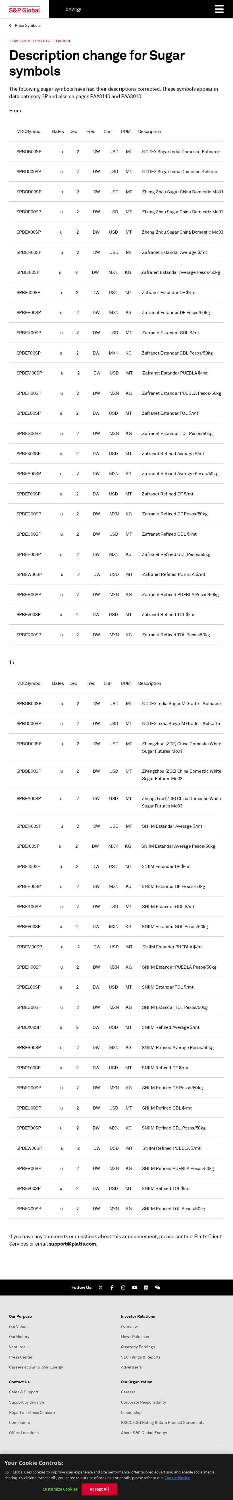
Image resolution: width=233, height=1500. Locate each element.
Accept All (99, 1489)
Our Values (18, 1326)
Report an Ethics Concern (32, 1412)
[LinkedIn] (146, 1287)
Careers (128, 1392)
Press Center (20, 1357)
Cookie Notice (177, 1477)
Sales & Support (23, 1392)
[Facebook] (111, 1287)
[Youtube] (134, 1287)
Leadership (131, 1412)
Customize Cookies (60, 1489)
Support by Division (26, 1402)
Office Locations (24, 1432)
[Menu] (219, 9)
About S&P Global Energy (144, 1432)
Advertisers (131, 1367)
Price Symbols (27, 25)
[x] (100, 1287)
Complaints (19, 1422)
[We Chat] (157, 1287)
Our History (19, 1336)
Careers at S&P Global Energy (36, 1367)
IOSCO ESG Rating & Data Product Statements (162, 1422)
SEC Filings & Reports (141, 1357)
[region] (116, 1477)
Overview (129, 1326)
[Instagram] (123, 1287)
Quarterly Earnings (138, 1347)
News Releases (135, 1336)
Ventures (17, 1347)
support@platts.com (72, 1243)
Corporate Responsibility (143, 1402)
